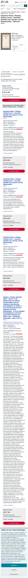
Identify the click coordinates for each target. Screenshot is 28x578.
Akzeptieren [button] (14, 565)
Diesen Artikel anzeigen (7, 90)
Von (15, 47)
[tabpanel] (13, 78)
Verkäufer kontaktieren (8, 153)
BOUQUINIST (11, 330)
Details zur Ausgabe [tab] (18, 71)
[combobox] (16, 6)
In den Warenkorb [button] (14, 100)
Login (21, 2)
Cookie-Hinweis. (10, 558)
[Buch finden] (25, 6)
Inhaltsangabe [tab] (6, 71)
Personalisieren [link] (14, 574)
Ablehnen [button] (14, 570)
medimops (10, 127)
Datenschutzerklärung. (6, 562)
